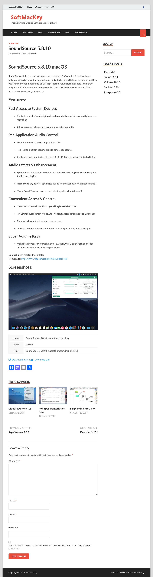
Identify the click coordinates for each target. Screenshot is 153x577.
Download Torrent (21, 359)
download (13, 43)
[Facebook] (143, 7)
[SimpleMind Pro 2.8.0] (84, 405)
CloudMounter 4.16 (20, 408)
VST (52, 7)
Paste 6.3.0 (109, 71)
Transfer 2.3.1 (111, 77)
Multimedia (81, 32)
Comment (15, 461)
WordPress (127, 572)
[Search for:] (123, 52)
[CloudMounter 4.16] (22, 405)
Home (29, 7)
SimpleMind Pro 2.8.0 (82, 408)
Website (13, 528)
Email (13, 514)
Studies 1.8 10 (111, 87)
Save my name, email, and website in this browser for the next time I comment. (50, 547)
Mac (46, 7)
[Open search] (143, 33)
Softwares (54, 32)
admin (33, 53)
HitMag (140, 572)
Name (12, 501)
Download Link (41, 359)
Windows (38, 7)
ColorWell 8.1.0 (112, 82)
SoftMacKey (26, 17)
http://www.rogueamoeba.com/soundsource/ (44, 258)
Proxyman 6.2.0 (112, 92)
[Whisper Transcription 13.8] (53, 405)
